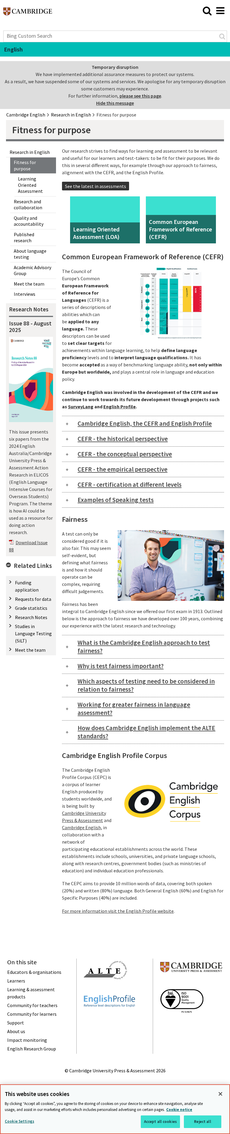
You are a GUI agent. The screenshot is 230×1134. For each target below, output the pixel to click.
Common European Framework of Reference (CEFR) (180, 229)
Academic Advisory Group (32, 270)
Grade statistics (31, 608)
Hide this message (115, 103)
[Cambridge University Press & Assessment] (191, 984)
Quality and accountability (28, 221)
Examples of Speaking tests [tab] (116, 500)
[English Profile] (109, 1018)
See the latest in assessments (95, 186)
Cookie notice (179, 1109)
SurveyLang (80, 407)
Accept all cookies (160, 1121)
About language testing (30, 254)
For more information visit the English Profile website (118, 911)
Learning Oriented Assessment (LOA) (96, 232)
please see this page (140, 96)
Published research (24, 237)
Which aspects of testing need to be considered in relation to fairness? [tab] (146, 685)
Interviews (24, 294)
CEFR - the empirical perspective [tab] (122, 469)
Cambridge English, (82, 827)
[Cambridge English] (27, 13)
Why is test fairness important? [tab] (121, 666)
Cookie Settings (19, 1121)
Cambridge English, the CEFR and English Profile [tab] (145, 423)
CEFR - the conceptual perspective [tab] (125, 454)
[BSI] (181, 1024)
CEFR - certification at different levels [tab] (129, 484)
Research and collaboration (28, 204)
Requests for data (33, 599)
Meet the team (29, 284)
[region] (115, 1109)
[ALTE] (105, 990)
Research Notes (31, 617)
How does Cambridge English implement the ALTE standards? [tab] (146, 732)
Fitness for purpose (25, 165)
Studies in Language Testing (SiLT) (33, 633)
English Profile (119, 407)
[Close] (220, 1093)
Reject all (202, 1121)
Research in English (30, 152)
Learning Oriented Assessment (30, 185)
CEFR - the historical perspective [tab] (123, 439)
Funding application (27, 586)
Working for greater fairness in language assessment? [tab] (134, 709)
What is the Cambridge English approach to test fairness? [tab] (144, 647)
